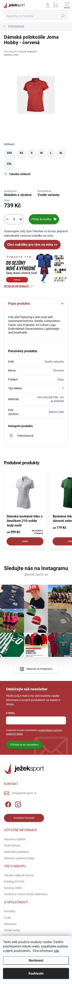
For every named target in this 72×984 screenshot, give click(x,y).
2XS (9, 152)
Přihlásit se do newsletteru (24, 744)
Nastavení (36, 960)
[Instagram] (17, 803)
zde (56, 951)
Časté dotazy (12, 845)
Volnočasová (25, 435)
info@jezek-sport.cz (24, 793)
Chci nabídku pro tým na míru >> (32, 244)
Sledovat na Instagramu (40, 668)
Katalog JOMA (13, 888)
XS (21, 152)
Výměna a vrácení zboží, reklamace (25, 894)
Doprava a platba (14, 839)
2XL (9, 163)
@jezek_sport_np (36, 574)
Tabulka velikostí (20, 174)
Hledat (62, 16)
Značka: (11, 55)
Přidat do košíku (41, 219)
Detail (25, 541)
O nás (7, 917)
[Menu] (67, 5)
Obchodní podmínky (16, 851)
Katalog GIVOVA (14, 881)
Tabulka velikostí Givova (19, 875)
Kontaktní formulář (24, 818)
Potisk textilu (12, 930)
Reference (10, 924)
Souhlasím (36, 973)
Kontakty (9, 911)
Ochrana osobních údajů (19, 858)
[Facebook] (7, 803)
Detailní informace (16, 286)
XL (61, 152)
